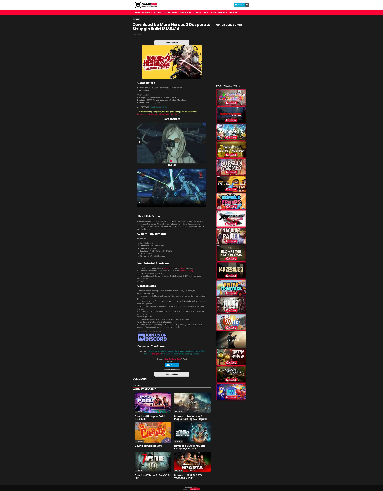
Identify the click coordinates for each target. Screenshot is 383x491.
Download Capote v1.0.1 (148, 445)
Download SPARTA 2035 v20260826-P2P (188, 477)
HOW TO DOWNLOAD (219, 12)
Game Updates (185, 12)
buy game (156, 354)
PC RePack (158, 12)
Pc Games (139, 412)
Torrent (166, 268)
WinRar (183, 271)
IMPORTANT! (234, 12)
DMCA (206, 12)
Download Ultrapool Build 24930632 (150, 418)
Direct (182, 268)
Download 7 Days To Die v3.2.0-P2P (153, 477)
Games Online (171, 12)
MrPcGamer (194, 489)
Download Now (172, 42)
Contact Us (241, 4)
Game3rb (195, 487)
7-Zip (191, 271)
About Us (197, 12)
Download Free (172, 374)
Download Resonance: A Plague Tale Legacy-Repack (190, 418)
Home (137, 12)
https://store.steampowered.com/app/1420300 (157, 114)
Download (174, 365)
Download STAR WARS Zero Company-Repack (189, 447)
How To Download (172, 359)
